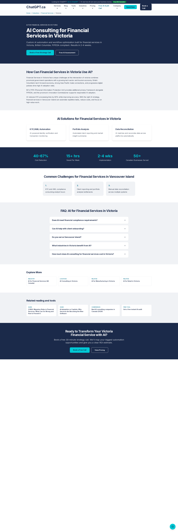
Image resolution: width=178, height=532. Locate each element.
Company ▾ (117, 7)
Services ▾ (57, 7)
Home (28, 13)
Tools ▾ (73, 7)
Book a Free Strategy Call (40, 52)
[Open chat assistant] (173, 527)
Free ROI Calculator (119, 2)
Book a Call (145, 7)
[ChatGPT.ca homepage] (40, 7)
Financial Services (47, 13)
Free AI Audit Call (104, 7)
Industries (36, 13)
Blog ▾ (66, 7)
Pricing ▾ (92, 7)
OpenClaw (130, 7)
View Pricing (100, 350)
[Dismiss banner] (176, 2)
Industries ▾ (83, 7)
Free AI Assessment (67, 53)
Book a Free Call (79, 350)
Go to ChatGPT (73, 2)
